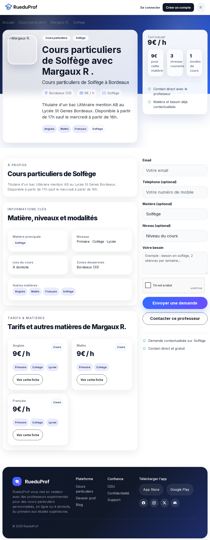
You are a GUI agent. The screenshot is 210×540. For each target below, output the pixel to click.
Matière (157, 204)
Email (147, 160)
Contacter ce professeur (175, 318)
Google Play (179, 489)
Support (113, 500)
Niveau (157, 226)
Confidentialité (118, 493)
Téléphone (160, 182)
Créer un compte (178, 7)
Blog (79, 505)
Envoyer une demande (175, 303)
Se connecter (150, 7)
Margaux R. (60, 22)
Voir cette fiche (28, 379)
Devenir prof (86, 498)
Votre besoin (153, 248)
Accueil (8, 22)
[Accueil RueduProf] (22, 7)
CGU (111, 486)
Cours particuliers (32, 22)
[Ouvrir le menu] (200, 7)
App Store (151, 489)
